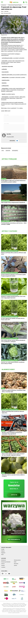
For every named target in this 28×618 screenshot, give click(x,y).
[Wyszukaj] (26, 2)
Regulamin (3, 552)
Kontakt (2, 549)
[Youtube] (9, 573)
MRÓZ (3, 150)
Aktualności (3, 560)
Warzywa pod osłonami (5, 561)
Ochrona (2, 563)
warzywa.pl (3, 5)
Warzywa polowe (17, 560)
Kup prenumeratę (14, 539)
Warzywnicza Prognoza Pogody (14, 5)
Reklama (3, 550)
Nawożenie (16, 563)
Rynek (15, 561)
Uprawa (15, 565)
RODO (2, 554)
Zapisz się (14, 494)
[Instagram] (6, 573)
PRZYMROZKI (8, 150)
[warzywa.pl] (14, 2)
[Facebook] (17, 140)
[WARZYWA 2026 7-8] (14, 518)
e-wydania (3, 567)
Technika (3, 565)
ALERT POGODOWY (15, 150)
